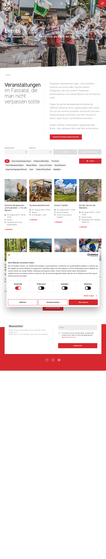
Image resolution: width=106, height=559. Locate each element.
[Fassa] (6, 8)
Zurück (8, 75)
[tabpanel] (53, 34)
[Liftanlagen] (81, 4)
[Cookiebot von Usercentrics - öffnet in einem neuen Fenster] (89, 255)
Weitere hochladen (53, 308)
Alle (7, 161)
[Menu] (102, 3)
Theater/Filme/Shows (43, 169)
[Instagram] (53, 360)
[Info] (61, 4)
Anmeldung (77, 346)
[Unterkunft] (88, 4)
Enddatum (32, 148)
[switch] (41, 288)
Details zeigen (89, 296)
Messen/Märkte (31, 165)
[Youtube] (59, 360)
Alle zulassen (83, 302)
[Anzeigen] (16, 190)
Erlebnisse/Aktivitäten (41, 161)
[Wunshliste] (94, 4)
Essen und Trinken (45, 165)
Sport (31, 169)
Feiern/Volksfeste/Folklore (14, 165)
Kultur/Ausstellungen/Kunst (21, 161)
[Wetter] (68, 4)
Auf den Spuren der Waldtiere (87, 206)
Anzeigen (9, 230)
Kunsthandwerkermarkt (39, 205)
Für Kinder (55, 161)
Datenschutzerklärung (69, 337)
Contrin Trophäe (61, 205)
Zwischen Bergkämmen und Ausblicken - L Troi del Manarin (16, 208)
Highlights (57, 169)
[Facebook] (47, 360)
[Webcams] (75, 4)
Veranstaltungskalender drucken (66, 137)
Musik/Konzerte (60, 165)
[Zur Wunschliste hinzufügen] (8, 182)
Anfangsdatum (9, 148)
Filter (91, 161)
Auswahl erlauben (53, 302)
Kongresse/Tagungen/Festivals (16, 169)
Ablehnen (22, 302)
